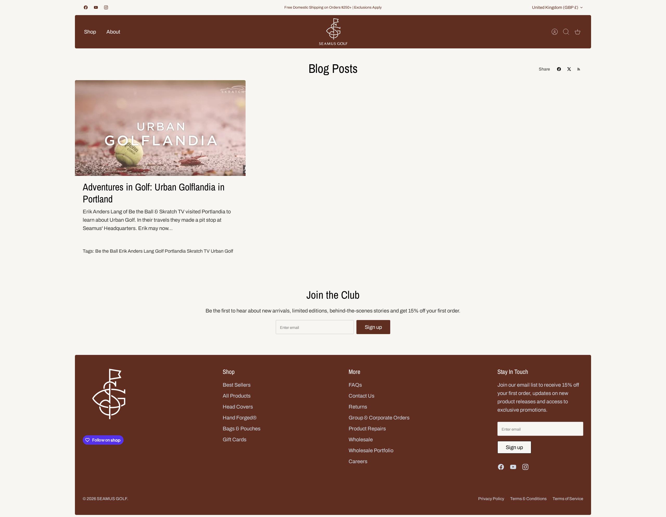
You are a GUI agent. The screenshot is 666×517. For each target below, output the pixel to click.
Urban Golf (222, 251)
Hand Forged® (240, 417)
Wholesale (361, 439)
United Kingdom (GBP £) (555, 7)
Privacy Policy (491, 498)
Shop (90, 32)
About (113, 32)
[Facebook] (86, 7)
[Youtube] (96, 7)
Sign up (373, 327)
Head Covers (238, 407)
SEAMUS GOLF (112, 498)
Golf (159, 251)
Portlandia (175, 251)
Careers (358, 461)
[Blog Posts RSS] (578, 69)
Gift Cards (234, 439)
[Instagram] (106, 7)
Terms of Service (568, 498)
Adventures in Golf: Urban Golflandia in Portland (154, 193)
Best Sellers (237, 385)
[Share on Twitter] (569, 69)
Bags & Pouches (241, 428)
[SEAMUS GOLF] (333, 32)
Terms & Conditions (528, 498)
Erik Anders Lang (136, 251)
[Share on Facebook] (559, 69)
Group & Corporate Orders (379, 417)
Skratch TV (198, 251)
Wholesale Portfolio (371, 450)
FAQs (355, 385)
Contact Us (361, 396)
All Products (237, 396)
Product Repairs (367, 428)
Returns (358, 407)
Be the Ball (106, 251)
